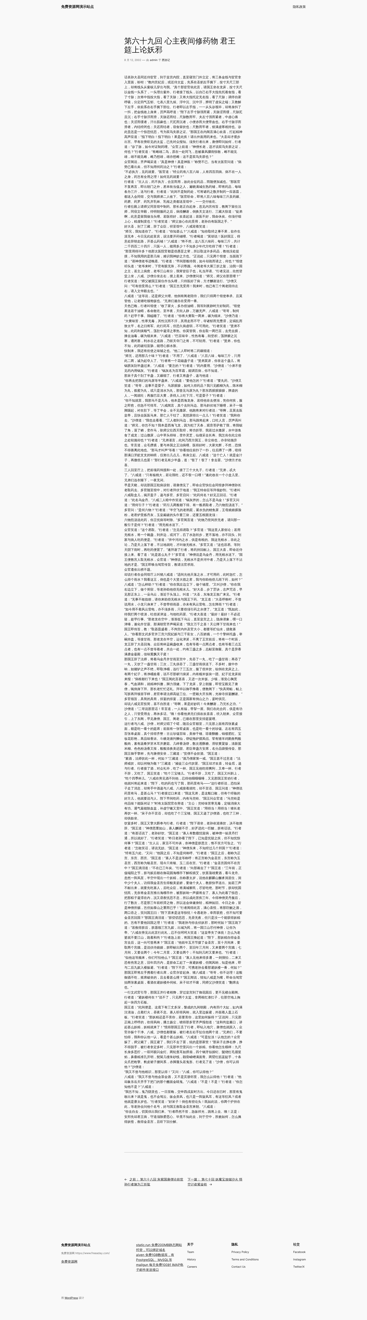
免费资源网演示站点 (77, 6)
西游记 (166, 60)
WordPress (71, 1297)
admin (154, 60)
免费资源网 (69, 1261)
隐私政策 (299, 7)
